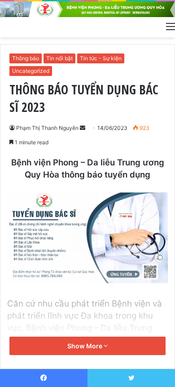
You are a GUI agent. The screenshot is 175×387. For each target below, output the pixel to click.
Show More (85, 346)
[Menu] (170, 26)
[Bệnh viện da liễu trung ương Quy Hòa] (87, 9)
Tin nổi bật (59, 58)
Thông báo (25, 58)
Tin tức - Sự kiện (101, 58)
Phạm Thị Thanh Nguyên (47, 128)
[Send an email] (82, 128)
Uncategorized (30, 70)
